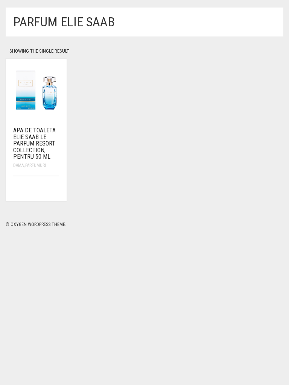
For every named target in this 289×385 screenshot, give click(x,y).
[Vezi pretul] (54, 189)
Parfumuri (35, 165)
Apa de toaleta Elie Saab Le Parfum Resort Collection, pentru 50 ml (34, 143)
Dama (18, 165)
